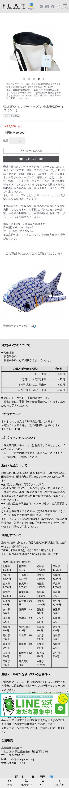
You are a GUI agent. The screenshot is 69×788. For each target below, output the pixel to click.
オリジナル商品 (11, 116)
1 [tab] (24, 79)
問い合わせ (26, 785)
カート (42, 785)
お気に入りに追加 (34, 159)
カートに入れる (34, 150)
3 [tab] (34, 79)
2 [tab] (29, 79)
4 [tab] (39, 79)
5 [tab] (44, 79)
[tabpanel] (34, 46)
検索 (9, 785)
